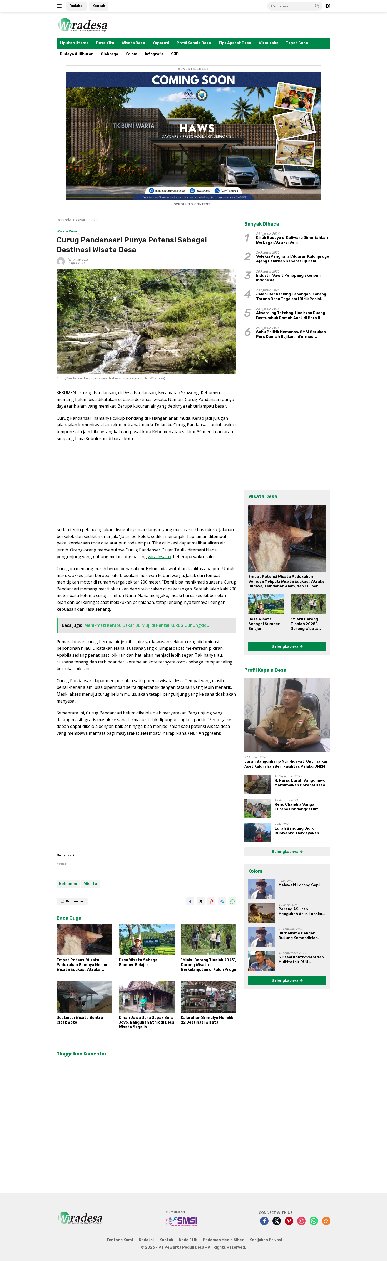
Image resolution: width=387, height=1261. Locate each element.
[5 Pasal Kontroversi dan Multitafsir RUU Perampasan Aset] (261, 961)
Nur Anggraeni (78, 259)
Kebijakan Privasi (266, 1240)
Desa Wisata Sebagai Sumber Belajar (138, 962)
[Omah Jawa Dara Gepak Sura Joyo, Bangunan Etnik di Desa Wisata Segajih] (147, 997)
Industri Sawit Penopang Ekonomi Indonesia (288, 278)
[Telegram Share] (222, 901)
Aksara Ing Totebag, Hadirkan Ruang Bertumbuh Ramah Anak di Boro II (290, 315)
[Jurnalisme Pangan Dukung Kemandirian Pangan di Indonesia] (261, 937)
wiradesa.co (159, 557)
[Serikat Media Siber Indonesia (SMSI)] (181, 1221)
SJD (175, 54)
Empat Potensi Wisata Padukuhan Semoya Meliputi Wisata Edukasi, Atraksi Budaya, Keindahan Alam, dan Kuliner (84, 965)
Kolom (131, 54)
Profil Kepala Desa (194, 43)
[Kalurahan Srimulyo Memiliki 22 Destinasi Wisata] (209, 997)
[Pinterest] (289, 1221)
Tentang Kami (119, 1240)
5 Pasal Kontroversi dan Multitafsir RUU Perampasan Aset (301, 959)
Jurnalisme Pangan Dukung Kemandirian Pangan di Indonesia (298, 935)
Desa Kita (105, 43)
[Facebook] (264, 1221)
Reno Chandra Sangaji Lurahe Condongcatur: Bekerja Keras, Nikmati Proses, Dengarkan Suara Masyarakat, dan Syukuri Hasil (299, 807)
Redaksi (76, 6)
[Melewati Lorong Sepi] (261, 889)
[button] (317, 6)
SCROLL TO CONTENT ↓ (193, 204)
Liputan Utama (74, 43)
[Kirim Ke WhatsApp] (232, 901)
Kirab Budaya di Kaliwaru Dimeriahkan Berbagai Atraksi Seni (292, 240)
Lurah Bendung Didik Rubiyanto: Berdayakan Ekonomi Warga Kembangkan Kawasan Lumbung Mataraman (302, 831)
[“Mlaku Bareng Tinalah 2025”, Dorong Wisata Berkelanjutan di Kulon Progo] (209, 939)
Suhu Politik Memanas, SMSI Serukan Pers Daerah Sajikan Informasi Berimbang (291, 334)
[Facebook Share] (190, 901)
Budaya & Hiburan (76, 54)
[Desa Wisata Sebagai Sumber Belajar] (147, 939)
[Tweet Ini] (201, 901)
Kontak (98, 6)
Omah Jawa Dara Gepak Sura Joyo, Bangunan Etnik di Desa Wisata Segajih (146, 1022)
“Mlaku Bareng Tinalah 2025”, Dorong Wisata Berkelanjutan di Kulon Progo (208, 965)
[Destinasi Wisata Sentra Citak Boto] (84, 997)
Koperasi (160, 43)
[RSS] (326, 1221)
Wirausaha (269, 43)
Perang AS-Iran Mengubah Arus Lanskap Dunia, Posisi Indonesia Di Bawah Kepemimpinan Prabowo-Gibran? (302, 911)
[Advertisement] (146, 484)
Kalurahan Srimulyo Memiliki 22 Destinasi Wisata (207, 1020)
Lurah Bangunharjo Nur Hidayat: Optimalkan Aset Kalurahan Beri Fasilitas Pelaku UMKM (286, 763)
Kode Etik (188, 1240)
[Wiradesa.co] (83, 24)
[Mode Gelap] (327, 6)
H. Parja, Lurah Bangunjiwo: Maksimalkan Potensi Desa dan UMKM (300, 783)
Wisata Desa (133, 43)
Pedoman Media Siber (223, 1240)
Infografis (154, 54)
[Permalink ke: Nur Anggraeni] (61, 261)
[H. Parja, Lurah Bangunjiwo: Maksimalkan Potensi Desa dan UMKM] (257, 784)
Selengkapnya (285, 646)
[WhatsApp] (314, 1221)
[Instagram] (301, 1221)
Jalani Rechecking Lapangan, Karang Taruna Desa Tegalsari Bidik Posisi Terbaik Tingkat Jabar (291, 297)
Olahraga (109, 54)
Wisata (90, 884)
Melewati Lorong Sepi (299, 885)
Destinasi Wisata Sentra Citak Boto (80, 1020)
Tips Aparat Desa (234, 43)
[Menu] (60, 6)
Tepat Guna (297, 43)
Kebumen (68, 884)
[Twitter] (276, 1221)
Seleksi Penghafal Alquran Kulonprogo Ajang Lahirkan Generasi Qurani (292, 259)
